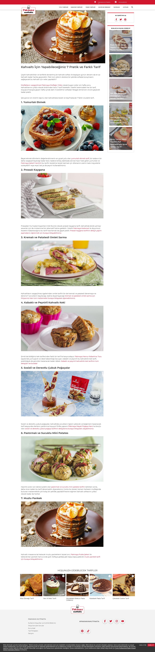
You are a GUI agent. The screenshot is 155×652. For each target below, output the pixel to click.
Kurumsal (31, 628)
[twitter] (121, 19)
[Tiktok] (88, 631)
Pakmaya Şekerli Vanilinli (31, 163)
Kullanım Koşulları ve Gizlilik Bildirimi (42, 623)
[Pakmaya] (77, 609)
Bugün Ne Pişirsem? (104, 7)
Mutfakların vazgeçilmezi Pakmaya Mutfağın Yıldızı (42, 85)
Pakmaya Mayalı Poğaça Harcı (80, 426)
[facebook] (116, 19)
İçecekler (117, 7)
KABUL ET (151, 645)
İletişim (31, 633)
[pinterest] (125, 19)
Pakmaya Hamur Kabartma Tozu (88, 357)
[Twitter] (110, 621)
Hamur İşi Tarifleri (76, 7)
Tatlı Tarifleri (63, 7)
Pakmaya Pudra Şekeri (80, 555)
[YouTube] (122, 621)
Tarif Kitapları (33, 631)
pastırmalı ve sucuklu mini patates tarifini (68, 487)
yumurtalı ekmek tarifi (80, 158)
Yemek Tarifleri (90, 7)
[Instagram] (116, 621)
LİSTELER (125, 7)
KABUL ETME (142, 645)
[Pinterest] (82, 631)
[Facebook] (104, 621)
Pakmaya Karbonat (81, 228)
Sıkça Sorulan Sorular (36, 626)
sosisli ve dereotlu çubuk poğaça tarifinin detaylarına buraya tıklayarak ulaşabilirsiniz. (59, 429)
